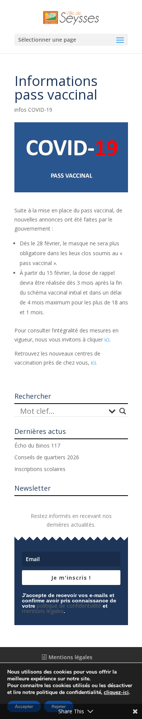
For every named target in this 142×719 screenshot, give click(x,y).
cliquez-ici (116, 692)
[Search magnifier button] (122, 411)
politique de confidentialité (69, 605)
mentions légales (43, 611)
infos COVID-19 (33, 109)
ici (107, 339)
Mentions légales (69, 657)
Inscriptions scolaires (40, 469)
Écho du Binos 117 (37, 445)
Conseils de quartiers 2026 (46, 457)
